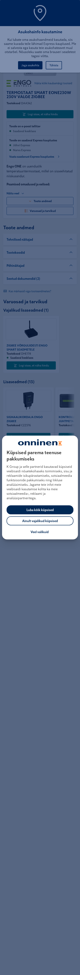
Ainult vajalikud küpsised (40, 520)
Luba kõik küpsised (40, 509)
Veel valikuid (40, 531)
